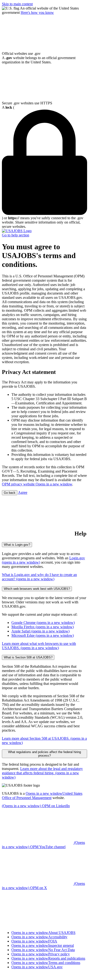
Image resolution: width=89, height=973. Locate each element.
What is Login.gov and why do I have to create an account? (39, 577)
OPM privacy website (37, 484)
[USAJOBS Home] (17, 231)
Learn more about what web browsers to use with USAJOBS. (39, 646)
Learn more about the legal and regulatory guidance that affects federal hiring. (42, 773)
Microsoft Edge (42, 635)
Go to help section (15, 235)
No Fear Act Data (43, 950)
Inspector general (42, 945)
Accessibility (39, 937)
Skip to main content (17, 4)
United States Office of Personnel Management (42, 795)
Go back (9, 492)
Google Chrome (43, 623)
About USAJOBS (43, 933)
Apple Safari (40, 631)
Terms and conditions (45, 963)
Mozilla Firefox (42, 627)
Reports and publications (48, 958)
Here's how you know (37, 12)
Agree (22, 492)
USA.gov (37, 967)
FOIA (34, 941)
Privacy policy (40, 954)
